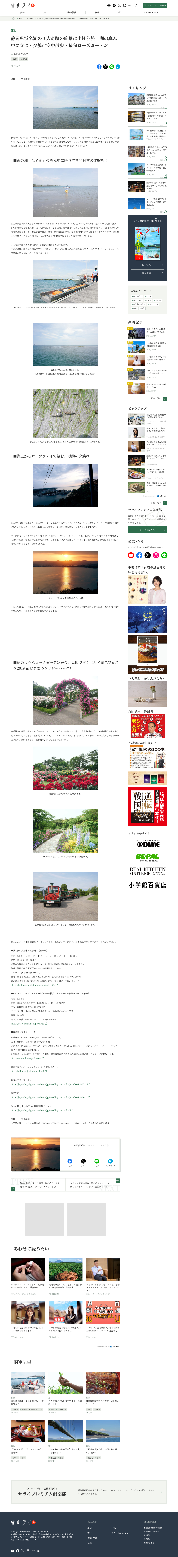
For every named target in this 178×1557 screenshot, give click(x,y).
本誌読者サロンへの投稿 (153, 1527)
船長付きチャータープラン (32, 1409)
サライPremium (120, 1533)
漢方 (142, 308)
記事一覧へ (156, 398)
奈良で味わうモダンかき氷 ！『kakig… (156, 385)
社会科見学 (62, 1409)
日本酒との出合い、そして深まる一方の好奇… (156, 358)
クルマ (148, 296)
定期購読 (146, 272)
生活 (120, 12)
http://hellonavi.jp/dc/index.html (27, 1071)
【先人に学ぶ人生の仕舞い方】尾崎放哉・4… (156, 372)
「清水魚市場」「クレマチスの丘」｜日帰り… (28, 1451)
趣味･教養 (71, 12)
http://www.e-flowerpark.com (26, 1058)
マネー (148, 300)
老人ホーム (153, 304)
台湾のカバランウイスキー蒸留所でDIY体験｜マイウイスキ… (156, 115)
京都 (135, 308)
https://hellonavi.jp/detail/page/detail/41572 (33, 984)
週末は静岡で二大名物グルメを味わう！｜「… (102, 1402)
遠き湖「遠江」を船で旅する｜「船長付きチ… (27, 1402)
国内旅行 (29, 18)
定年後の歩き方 (139, 304)
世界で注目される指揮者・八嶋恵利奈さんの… (156, 330)
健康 (97, 12)
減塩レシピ (137, 300)
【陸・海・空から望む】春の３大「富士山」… (64, 1451)
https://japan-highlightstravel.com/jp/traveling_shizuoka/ (40, 1110)
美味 (22, 12)
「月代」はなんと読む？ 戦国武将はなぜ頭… (156, 344)
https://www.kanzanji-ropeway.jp (27, 1023)
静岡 (15, 58)
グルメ (15, 1457)
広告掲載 (147, 1535)
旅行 (46, 12)
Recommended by (103, 1346)
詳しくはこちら (147, 529)
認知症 (158, 300)
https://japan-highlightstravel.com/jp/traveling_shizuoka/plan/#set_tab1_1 (49, 1084)
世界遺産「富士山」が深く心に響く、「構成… (101, 1451)
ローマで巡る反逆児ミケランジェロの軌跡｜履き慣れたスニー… (156, 168)
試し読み (146, 265)
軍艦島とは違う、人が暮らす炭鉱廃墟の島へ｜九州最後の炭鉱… (156, 98)
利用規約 (147, 1539)
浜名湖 (24, 58)
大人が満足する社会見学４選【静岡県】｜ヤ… (65, 1402)
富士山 (53, 1457)
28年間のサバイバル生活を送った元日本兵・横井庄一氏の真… (156, 150)
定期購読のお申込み (151, 1531)
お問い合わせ (149, 1543)
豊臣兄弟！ (137, 296)
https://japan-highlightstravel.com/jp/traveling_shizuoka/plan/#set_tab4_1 (49, 1097)
